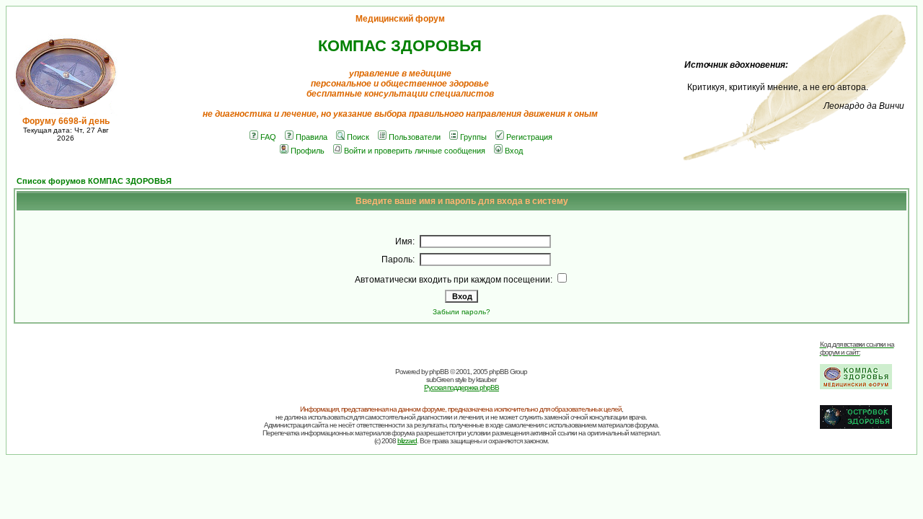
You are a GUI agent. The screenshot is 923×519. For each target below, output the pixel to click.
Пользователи (415, 137)
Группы (473, 137)
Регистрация (529, 137)
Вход (514, 150)
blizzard (407, 441)
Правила (311, 137)
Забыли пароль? (461, 312)
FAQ (268, 137)
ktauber (486, 379)
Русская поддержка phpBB (461, 387)
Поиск (358, 137)
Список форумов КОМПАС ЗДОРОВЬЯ (94, 181)
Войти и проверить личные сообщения (414, 150)
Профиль (307, 150)
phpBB (439, 372)
